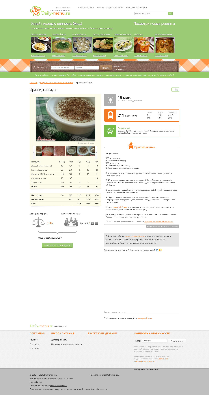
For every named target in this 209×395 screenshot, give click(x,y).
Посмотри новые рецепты (154, 23)
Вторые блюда (79, 34)
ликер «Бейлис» (120, 207)
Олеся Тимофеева (58, 385)
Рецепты (34, 339)
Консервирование (163, 34)
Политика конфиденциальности (66, 344)
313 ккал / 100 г (38, 55)
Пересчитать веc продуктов (57, 245)
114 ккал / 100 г (79, 55)
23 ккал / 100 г (58, 55)
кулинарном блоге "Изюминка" (158, 221)
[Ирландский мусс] (36, 151)
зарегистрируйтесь (63, 75)
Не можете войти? (165, 75)
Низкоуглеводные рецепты (110, 7)
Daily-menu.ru (52, 11)
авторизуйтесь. (145, 318)
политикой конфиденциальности (151, 359)
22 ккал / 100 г (140, 55)
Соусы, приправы (101, 34)
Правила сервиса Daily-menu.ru (104, 374)
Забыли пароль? (119, 66)
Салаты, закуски (38, 34)
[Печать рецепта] (176, 89)
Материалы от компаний (146, 369)
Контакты (34, 348)
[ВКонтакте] (157, 250)
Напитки (138, 34)
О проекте (34, 344)
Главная (33, 82)
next (96, 152)
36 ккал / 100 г (99, 55)
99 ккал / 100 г (161, 55)
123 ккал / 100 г (121, 55)
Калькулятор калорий (136, 7)
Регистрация (118, 69)
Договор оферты (59, 339)
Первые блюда (59, 34)
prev (34, 152)
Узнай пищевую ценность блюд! (56, 23)
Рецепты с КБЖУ (86, 7)
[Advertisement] (130, 286)
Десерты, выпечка (122, 34)
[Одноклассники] (160, 250)
